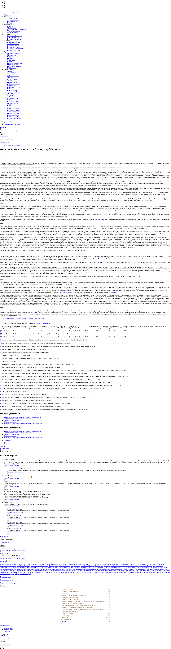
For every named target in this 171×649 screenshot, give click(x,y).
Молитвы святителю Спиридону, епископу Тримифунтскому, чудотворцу (84, 601)
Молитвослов (4, 136)
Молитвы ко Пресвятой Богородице (73, 603)
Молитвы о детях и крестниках (71, 599)
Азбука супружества (14, 118)
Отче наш (65, 593)
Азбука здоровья (14, 113)
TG (5, 448)
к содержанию (6, 645)
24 (133, 296)
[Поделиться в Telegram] (4, 447)
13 (65, 216)
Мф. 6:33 (101, 219)
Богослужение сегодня (15, 45)
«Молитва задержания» (43, 323)
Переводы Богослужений (16, 48)
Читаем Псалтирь (14, 50)
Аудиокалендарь (13, 37)
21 (87, 270)
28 (35, 312)
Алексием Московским (67, 292)
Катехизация (13, 90)
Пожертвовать (4, 142)
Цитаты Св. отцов (14, 101)
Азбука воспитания (14, 110)
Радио (10, 61)
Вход (3, 127)
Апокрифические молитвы (12, 145)
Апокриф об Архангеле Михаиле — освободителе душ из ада (25, 318)
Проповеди (12, 97)
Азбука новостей (14, 53)
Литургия (12, 60)
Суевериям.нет (13, 98)
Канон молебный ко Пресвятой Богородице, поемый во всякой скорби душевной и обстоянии (83, 610)
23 (115, 292)
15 (34, 241)
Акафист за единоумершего (12, 420)
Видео (11, 58)
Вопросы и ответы (14, 87)
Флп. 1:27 (131, 262)
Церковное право (14, 31)
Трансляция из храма (15, 63)
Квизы (10, 71)
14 (157, 234)
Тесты (10, 74)
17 (136, 247)
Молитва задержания (10, 422)
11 (92, 214)
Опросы (11, 93)
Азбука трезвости (13, 111)
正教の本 (11, 105)
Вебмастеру (7, 631)
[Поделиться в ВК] (1, 447)
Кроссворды (12, 72)
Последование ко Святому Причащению (74, 595)
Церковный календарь (15, 36)
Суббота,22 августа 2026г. (5, 552)
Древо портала (13, 20)
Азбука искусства (14, 84)
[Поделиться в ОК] (2, 447)
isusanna (16, 469)
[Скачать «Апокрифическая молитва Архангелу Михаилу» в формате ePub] (2, 157)
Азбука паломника (14, 42)
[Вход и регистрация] (0, 154)
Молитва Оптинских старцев (70, 597)
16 (121, 242)
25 (143, 298)
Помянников (65, 621)
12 (138, 214)
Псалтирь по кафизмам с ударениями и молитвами (77, 607)
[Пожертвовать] (2, 648)
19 (75, 259)
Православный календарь (8, 549)
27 (67, 304)
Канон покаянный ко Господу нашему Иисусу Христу (78, 605)
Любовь (15, 509)
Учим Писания (13, 79)
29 (84, 312)
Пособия (11, 95)
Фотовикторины (14, 76)
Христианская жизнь (15, 66)
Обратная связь (8, 629)
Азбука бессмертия (14, 82)
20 (29, 269)
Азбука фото (12, 55)
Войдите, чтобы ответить (11, 465)
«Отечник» (12, 28)
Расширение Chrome (15, 39)
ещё (3, 545)
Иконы (10, 89)
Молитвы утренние (67, 589)
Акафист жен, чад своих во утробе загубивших (18, 418)
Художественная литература (17, 29)
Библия (10, 26)
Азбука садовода (14, 116)
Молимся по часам (14, 47)
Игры (10, 77)
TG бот (10, 23)
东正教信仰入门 (14, 103)
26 (115, 301)
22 (79, 273)
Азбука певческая (13, 44)
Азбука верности (13, 108)
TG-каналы (12, 68)
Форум (11, 100)
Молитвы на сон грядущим (70, 591)
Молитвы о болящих (68, 613)
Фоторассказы (13, 64)
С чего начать (13, 21)
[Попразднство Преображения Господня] (12, 550)
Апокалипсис (12, 85)
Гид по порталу (13, 18)
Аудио (10, 56)
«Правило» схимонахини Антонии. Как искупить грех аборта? (23, 417)
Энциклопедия (13, 32)
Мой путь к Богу (13, 92)
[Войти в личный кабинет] (0, 127)
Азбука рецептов (13, 115)
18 (98, 258)
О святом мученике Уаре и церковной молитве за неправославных (24, 423)
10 (50, 214)
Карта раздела (8, 628)
